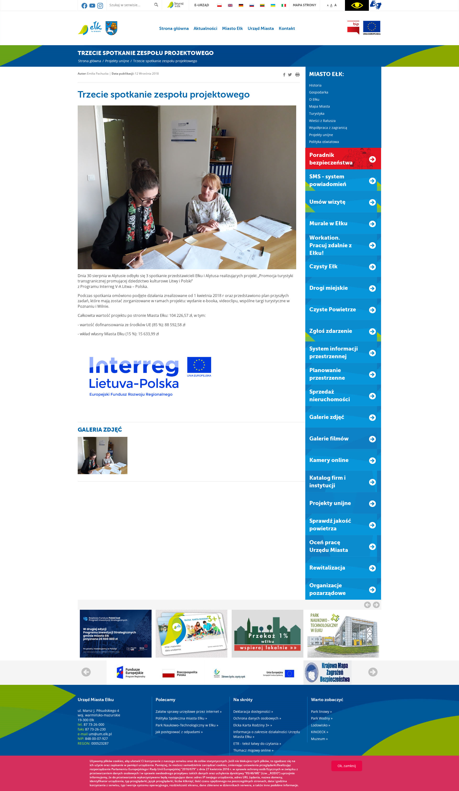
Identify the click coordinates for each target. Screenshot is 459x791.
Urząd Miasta (261, 28)
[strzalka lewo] (376, 604)
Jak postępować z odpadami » (179, 732)
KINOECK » (319, 732)
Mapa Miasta (319, 106)
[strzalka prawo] (367, 604)
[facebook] (85, 7)
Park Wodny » (322, 718)
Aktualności (205, 28)
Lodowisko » (320, 725)
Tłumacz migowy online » (253, 750)
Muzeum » (319, 738)
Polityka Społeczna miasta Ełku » (181, 718)
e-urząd (201, 5)
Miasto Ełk (232, 28)
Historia (315, 85)
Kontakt (287, 28)
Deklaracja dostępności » (253, 711)
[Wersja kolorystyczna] (357, 5)
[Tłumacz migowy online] (375, 5)
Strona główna (174, 28)
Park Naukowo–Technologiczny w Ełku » (187, 725)
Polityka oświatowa (324, 141)
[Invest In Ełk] (175, 5)
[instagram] (100, 7)
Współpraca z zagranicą (328, 127)
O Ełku (314, 99)
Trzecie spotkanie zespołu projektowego (165, 61)
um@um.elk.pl (100, 734)
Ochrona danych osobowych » (257, 718)
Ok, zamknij (347, 766)
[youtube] (92, 7)
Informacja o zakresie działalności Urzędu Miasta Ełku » (266, 734)
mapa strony (304, 5)
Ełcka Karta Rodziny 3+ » (252, 725)
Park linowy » (321, 711)
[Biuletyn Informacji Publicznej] (353, 28)
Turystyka (316, 113)
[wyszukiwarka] (157, 5)
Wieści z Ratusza (322, 120)
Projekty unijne (117, 61)
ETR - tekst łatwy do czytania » (257, 743)
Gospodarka (318, 92)
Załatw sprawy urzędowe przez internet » (189, 711)
